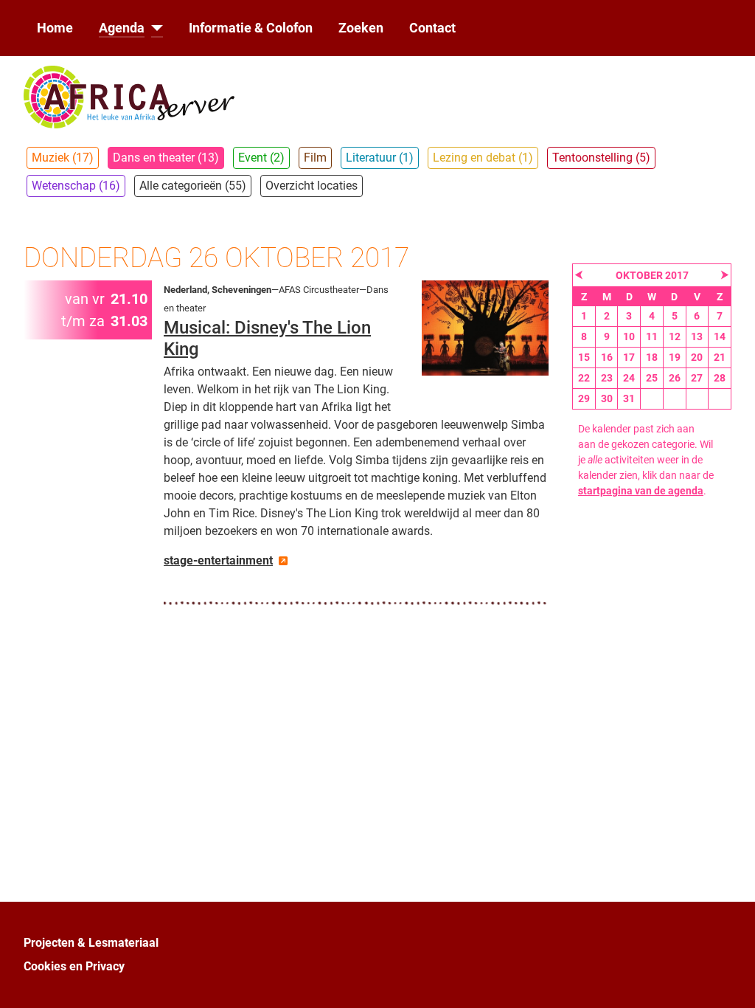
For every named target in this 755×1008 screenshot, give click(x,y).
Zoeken (360, 28)
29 (584, 398)
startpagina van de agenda (640, 491)
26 (675, 378)
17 (629, 357)
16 (607, 357)
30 (607, 398)
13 (697, 336)
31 (629, 398)
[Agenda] (154, 28)
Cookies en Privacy (74, 966)
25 (652, 378)
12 (675, 336)
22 (584, 378)
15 (584, 357)
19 (675, 357)
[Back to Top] (729, 980)
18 (652, 357)
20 (697, 357)
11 (652, 336)
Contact (432, 28)
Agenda (122, 28)
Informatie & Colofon (251, 28)
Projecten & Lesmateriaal (91, 943)
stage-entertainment (218, 560)
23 (607, 378)
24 (629, 378)
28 (720, 378)
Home (55, 28)
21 (720, 357)
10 (629, 336)
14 (720, 336)
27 (697, 378)
